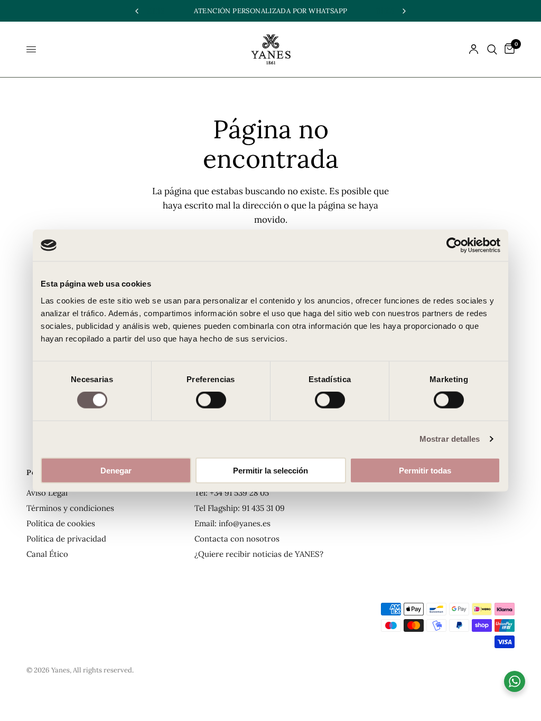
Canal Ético (47, 554)
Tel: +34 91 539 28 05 (231, 493)
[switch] (211, 400)
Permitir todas (425, 470)
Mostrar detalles (449, 438)
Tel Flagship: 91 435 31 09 (239, 508)
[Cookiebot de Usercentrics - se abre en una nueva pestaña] (454, 245)
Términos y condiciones (70, 508)
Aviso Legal (47, 493)
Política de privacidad (66, 539)
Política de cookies (60, 523)
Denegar (116, 470)
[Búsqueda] (492, 49)
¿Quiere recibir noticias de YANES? (258, 554)
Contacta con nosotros (236, 539)
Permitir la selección (270, 470)
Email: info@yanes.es (232, 523)
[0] (508, 49)
